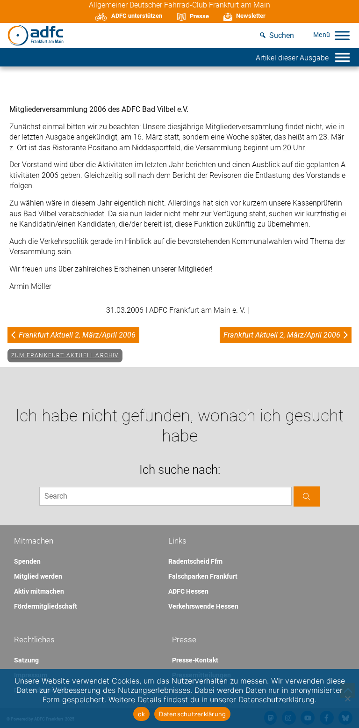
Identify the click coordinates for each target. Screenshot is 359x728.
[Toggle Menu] (342, 35)
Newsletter (251, 15)
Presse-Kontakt (195, 660)
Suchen (281, 35)
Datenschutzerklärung (192, 714)
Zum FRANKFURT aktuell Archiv (65, 355)
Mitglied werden (38, 576)
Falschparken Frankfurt (202, 576)
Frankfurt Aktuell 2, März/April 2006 (77, 335)
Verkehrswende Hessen (203, 606)
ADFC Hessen (188, 591)
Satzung (26, 660)
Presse (199, 16)
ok (141, 714)
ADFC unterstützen (136, 15)
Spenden (27, 561)
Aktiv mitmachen (39, 591)
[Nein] (347, 698)
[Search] (307, 496)
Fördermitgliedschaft (45, 606)
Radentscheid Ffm (195, 561)
